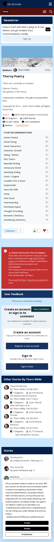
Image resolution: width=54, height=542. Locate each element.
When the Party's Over (20, 405)
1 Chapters (18, 402)
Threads (13, 415)
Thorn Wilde (24, 69)
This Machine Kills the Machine (23, 395)
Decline (27, 529)
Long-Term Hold (22, 126)
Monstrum (27, 478)
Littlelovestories (21, 460)
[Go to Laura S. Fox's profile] (6, 478)
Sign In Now (27, 366)
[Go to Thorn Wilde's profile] (15, 70)
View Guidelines (41, 309)
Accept (27, 523)
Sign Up (27, 38)
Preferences (27, 534)
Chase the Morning (18, 386)
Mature (8, 125)
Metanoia (14, 424)
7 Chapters (18, 392)
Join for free (20, 280)
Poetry (47, 70)
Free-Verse (20, 91)
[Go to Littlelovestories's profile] (6, 458)
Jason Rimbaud (20, 470)
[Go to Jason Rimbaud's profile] (6, 468)
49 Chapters (11, 118)
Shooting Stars (16, 457)
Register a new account (27, 345)
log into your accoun (37, 280)
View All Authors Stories (27, 434)
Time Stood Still (16, 467)
